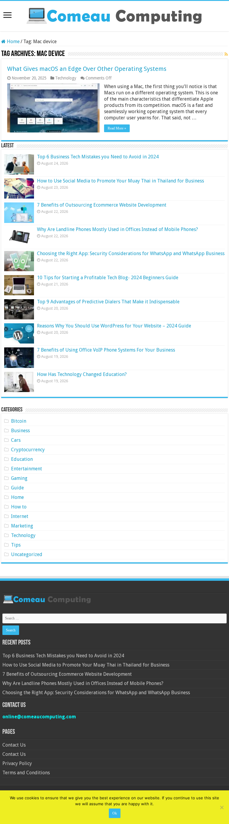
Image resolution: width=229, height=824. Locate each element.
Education (22, 459)
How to (19, 507)
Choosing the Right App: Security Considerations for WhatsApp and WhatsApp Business (131, 253)
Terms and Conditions (26, 772)
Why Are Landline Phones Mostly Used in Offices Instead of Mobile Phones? (117, 229)
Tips (16, 545)
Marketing (22, 526)
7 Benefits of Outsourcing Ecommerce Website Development (101, 205)
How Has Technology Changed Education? (82, 374)
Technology (65, 78)
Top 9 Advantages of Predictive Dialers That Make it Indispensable (108, 302)
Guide (17, 488)
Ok (114, 813)
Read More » (117, 128)
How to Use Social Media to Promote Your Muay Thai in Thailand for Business (120, 181)
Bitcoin (18, 421)
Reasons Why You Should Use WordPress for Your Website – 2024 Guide (114, 326)
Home (13, 41)
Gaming (19, 478)
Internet (19, 516)
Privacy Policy (17, 763)
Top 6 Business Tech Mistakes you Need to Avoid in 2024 (98, 157)
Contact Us (14, 745)
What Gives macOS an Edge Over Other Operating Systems (86, 68)
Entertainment (26, 469)
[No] (222, 807)
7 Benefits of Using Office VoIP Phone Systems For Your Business (106, 350)
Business (20, 430)
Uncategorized (26, 554)
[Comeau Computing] (114, 15)
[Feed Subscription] (226, 54)
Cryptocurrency (28, 449)
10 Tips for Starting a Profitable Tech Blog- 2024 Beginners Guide (107, 277)
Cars (16, 440)
